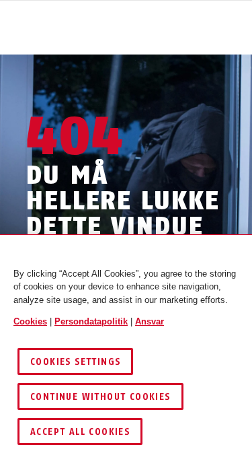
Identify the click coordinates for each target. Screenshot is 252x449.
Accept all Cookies (80, 432)
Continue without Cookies (100, 397)
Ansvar (149, 321)
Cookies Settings (75, 362)
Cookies (30, 321)
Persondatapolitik (91, 321)
